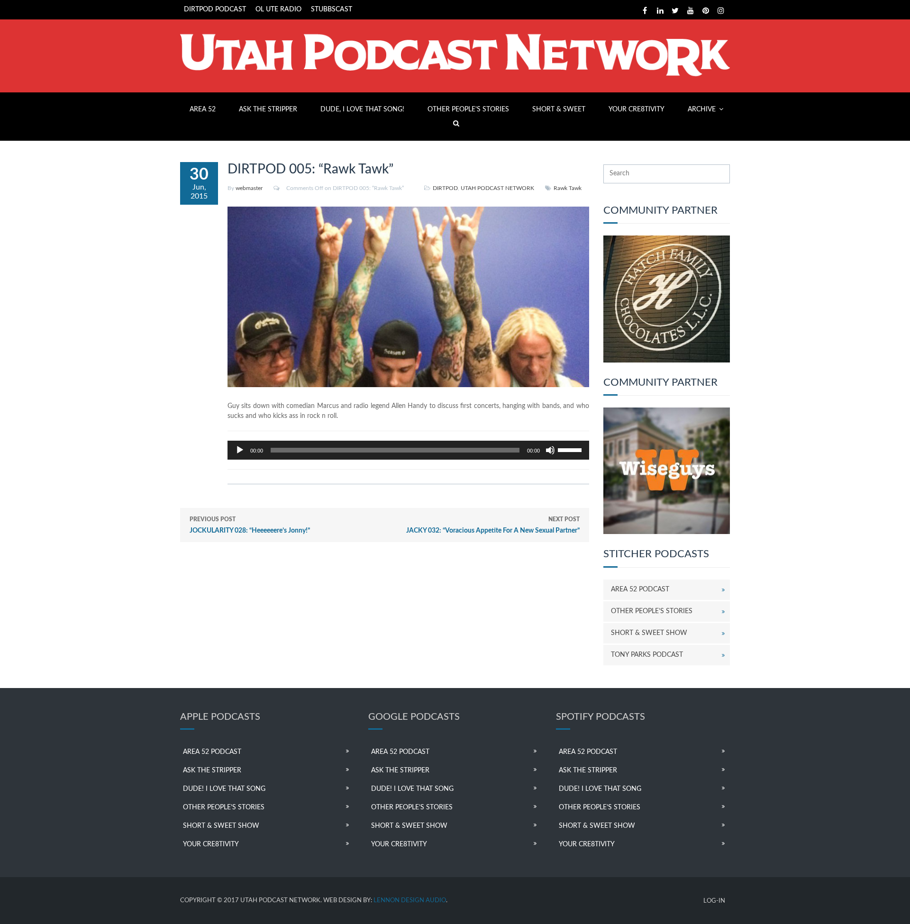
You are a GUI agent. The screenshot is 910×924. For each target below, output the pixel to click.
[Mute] (550, 450)
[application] (408, 450)
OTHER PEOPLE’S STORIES (468, 109)
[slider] (571, 449)
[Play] (240, 450)
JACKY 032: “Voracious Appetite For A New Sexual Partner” (493, 525)
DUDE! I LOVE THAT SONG (224, 789)
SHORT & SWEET (558, 109)
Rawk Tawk (568, 188)
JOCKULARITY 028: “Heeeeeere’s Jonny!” (250, 525)
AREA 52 (203, 109)
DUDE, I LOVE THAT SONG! (362, 109)
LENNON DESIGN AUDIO (409, 900)
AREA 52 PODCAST (640, 589)
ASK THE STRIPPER (268, 109)
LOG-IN (714, 901)
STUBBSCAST (331, 9)
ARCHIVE (702, 109)
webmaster (249, 188)
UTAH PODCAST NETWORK (497, 188)
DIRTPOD (445, 188)
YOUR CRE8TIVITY (636, 109)
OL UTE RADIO (278, 9)
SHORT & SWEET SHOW (649, 633)
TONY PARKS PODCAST (647, 655)
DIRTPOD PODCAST (215, 9)
